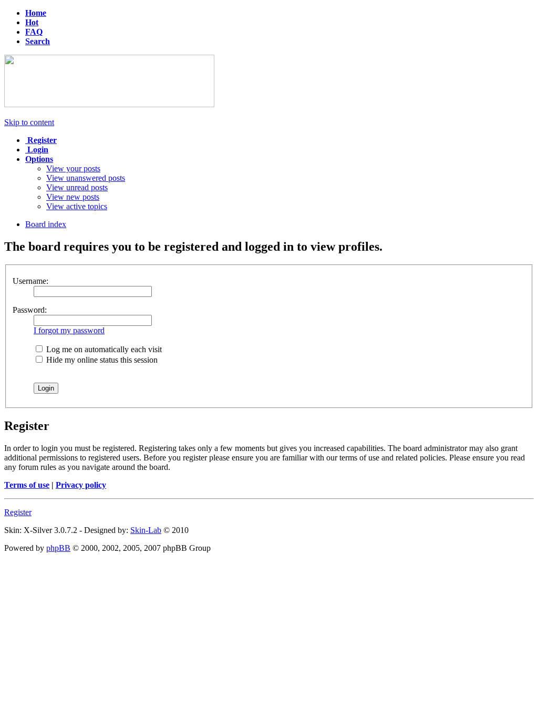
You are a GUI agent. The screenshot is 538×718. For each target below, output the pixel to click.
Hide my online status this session (101, 359)
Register (18, 512)
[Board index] (109, 104)
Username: (30, 280)
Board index (45, 224)
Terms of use (26, 484)
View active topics (76, 206)
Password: (30, 309)
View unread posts (77, 187)
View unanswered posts (85, 177)
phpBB (58, 547)
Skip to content (29, 122)
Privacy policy (81, 484)
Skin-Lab (145, 530)
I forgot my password (69, 330)
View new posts (72, 196)
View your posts (73, 168)
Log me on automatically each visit (103, 349)
